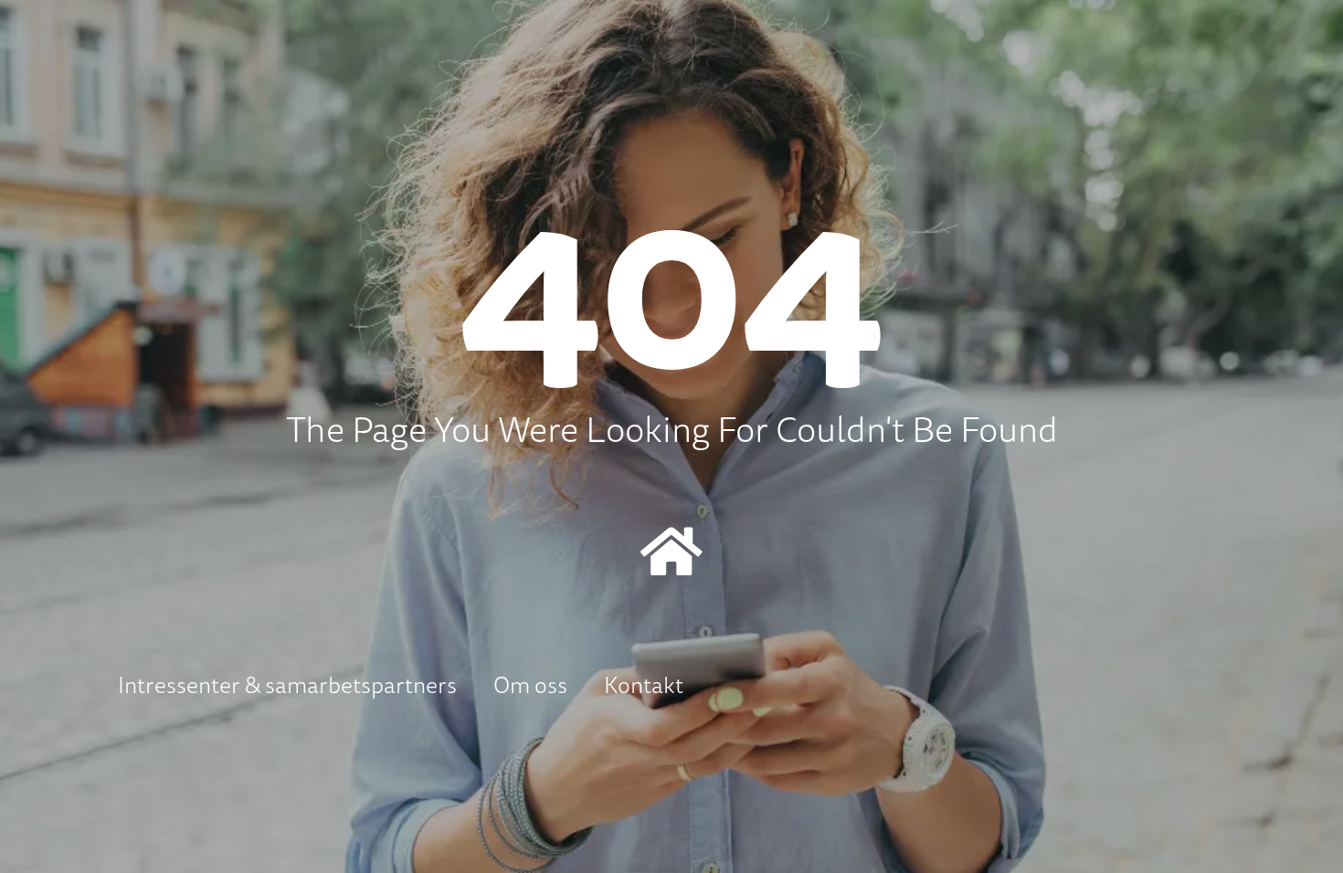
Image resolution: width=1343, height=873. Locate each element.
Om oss (530, 684)
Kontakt (643, 684)
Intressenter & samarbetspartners (287, 684)
